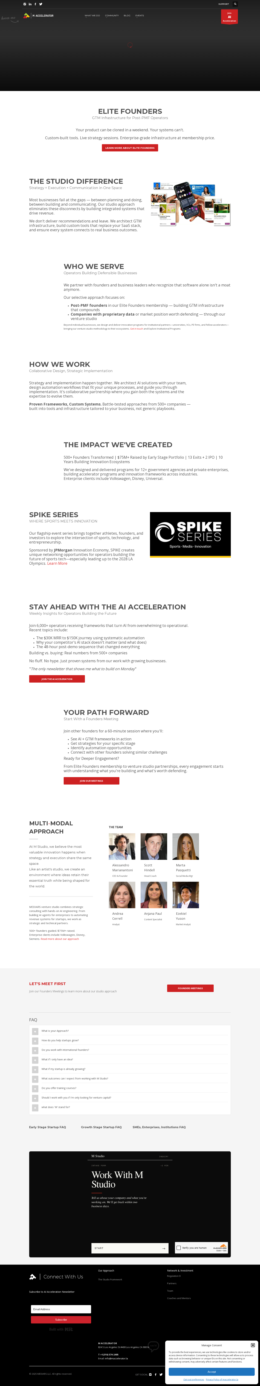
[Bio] (122, 846)
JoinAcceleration (229, 17)
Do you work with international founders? (65, 1050)
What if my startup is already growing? (63, 1069)
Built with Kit (61, 1329)
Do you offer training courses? (59, 1088)
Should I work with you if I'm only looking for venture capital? (76, 1097)
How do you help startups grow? (60, 1040)
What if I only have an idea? (57, 1059)
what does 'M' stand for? (56, 1107)
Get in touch (136, 328)
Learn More (57, 563)
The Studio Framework (110, 1279)
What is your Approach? (55, 1030)
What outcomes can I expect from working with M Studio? (75, 1078)
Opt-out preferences (193, 1379)
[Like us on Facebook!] (155, 1374)
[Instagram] (24, 4)
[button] (253, 1345)
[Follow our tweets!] (161, 1374)
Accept (212, 1371)
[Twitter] (40, 4)
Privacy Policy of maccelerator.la (222, 1379)
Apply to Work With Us (58, 81)
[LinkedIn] (30, 4)
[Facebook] (35, 4)
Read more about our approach (60, 939)
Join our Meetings (23, 81)
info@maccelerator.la (116, 1358)
